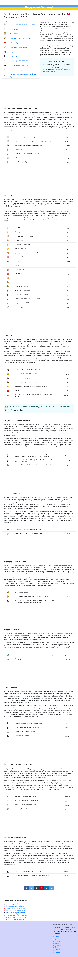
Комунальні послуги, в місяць (20, 38)
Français (57, 952)
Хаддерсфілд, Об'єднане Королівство (17, 910)
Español (57, 941)
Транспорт (14, 34)
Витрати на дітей (16, 52)
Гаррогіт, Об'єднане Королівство (15, 906)
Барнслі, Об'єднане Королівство (15, 912)
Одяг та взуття (15, 56)
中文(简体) (58, 949)
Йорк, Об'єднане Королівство (14, 914)
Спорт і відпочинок (16, 43)
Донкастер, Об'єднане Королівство (16, 915)
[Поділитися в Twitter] (31, 888)
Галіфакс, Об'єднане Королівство (15, 908)
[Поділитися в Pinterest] (41, 888)
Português (58, 943)
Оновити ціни (17, 410)
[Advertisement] (39, 94)
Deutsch (57, 951)
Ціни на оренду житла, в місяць (21, 61)
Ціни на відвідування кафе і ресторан (23, 25)
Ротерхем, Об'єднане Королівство (16, 917)
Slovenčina (58, 945)
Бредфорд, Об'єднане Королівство (16, 905)
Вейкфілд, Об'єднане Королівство (16, 903)
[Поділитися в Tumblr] (36, 888)
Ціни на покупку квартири (19, 65)
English (57, 936)
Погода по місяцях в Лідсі (19, 70)
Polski (57, 940)
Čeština (57, 947)
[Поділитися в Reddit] (51, 888)
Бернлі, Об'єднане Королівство (15, 919)
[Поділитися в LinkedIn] (46, 888)
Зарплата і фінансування (18, 47)
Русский (57, 938)
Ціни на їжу (14, 29)
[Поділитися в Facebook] (26, 888)
